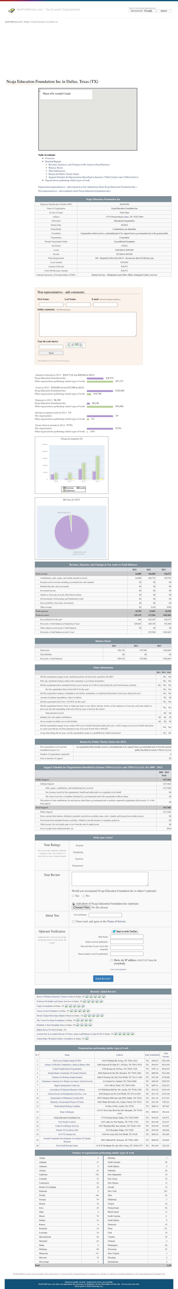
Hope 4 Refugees (67, 1111)
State (147, 1054)
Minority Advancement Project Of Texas (67, 1101)
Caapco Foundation (45, 1006)
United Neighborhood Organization (67, 1068)
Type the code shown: (48, 341)
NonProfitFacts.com (13, 22)
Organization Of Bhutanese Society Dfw (67, 1097)
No (87, 895)
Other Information (57, 170)
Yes (77, 895)
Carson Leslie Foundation (47, 1010)
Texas (26, 22)
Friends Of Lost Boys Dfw (67, 1130)
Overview (50, 158)
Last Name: (70, 299)
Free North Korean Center (67, 1145)
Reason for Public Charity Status (64, 173)
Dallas (126, 216)
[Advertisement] (89, 50)
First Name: (43, 299)
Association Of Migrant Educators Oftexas (67, 1089)
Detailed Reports (53, 161)
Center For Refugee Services (67, 1125)
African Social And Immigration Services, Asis (67, 1093)
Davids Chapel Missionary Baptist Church (54, 1015)
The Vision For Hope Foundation (50, 1020)
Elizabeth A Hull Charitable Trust (50, 1025)
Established (155, 1054)
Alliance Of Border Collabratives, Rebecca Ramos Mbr (67, 1064)
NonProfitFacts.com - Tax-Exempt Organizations (48, 9)
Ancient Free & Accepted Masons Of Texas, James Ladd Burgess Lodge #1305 (69, 1033)
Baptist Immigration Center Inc (67, 1085)
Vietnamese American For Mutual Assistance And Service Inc (67, 1081)
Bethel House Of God (46, 1029)
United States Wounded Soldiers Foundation (55, 1038)
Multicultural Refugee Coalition (67, 1106)
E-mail (106, 299)
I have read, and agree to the (101, 921)
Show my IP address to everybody (135, 961)
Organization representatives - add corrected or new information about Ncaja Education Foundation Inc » (87, 186)
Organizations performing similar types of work (67, 180)
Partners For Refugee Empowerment (67, 1077)
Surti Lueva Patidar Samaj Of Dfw (67, 1060)
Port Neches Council (67, 1121)
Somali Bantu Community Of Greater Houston (67, 1072)
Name (67, 1054)
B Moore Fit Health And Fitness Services (54, 1001)
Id (36, 1054)
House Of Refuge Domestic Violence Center (55, 996)
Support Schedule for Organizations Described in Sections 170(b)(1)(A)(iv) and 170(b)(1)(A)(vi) (93, 177)
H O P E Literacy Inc (67, 1134)
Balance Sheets (56, 167)
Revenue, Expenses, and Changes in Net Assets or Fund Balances (79, 164)
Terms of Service (116, 921)
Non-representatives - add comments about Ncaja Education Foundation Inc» (74, 190)
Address (119, 1054)
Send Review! (103, 978)
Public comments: (54, 309)
